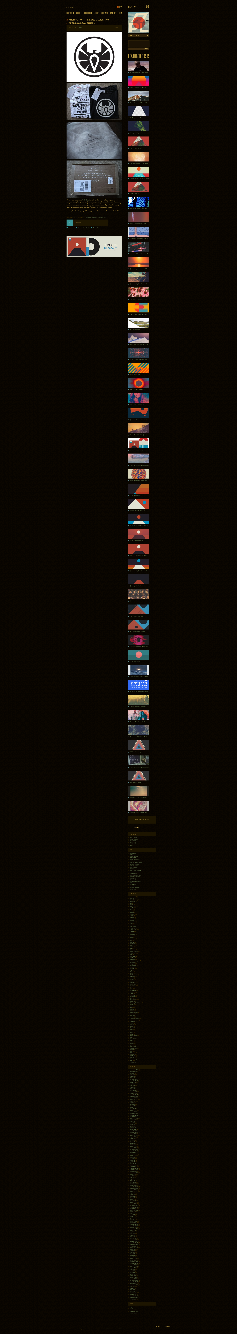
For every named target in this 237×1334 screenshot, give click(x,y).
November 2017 (134, 1096)
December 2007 (134, 1280)
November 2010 (134, 1225)
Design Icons (133, 929)
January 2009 (133, 1260)
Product (132, 1010)
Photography (133, 999)
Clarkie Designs (134, 856)
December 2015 (134, 1130)
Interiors (132, 967)
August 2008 (133, 1268)
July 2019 (132, 1073)
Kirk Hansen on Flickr (135, 875)
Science (132, 1024)
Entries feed (133, 1310)
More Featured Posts (142, 819)
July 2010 (132, 1232)
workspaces (133, 1062)
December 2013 (134, 1168)
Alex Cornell (133, 840)
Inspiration (132, 962)
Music (131, 992)
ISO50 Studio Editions (135, 870)
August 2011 (133, 1211)
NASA (131, 993)
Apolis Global (86, 200)
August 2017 (133, 1101)
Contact (104, 13)
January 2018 (133, 1093)
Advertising (132, 897)
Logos (131, 981)
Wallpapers (132, 1052)
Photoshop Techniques (135, 1003)
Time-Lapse (133, 1038)
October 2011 (133, 1208)
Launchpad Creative (135, 876)
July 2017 (132, 1102)
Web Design (133, 1056)
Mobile (131, 988)
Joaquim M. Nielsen (135, 872)
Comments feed (134, 1311)
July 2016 (132, 1121)
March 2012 (133, 1200)
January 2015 (133, 1148)
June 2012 (132, 1196)
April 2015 (132, 1143)
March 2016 (133, 1127)
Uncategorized (102, 217)
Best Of (132, 907)
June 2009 (132, 1252)
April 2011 (132, 1218)
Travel (131, 1040)
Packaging (132, 996)
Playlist (138, 6)
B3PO (131, 854)
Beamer (132, 845)
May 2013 (132, 1179)
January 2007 (133, 1294)
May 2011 (132, 1216)
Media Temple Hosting (138, 828)
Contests (132, 922)
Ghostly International (135, 859)
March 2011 (133, 1219)
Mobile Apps (133, 990)
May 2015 (132, 1141)
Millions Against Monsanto (136, 883)
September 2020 (134, 1070)
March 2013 (133, 1182)
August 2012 (133, 1193)
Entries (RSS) (105, 1329)
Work (131, 1060)
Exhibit (131, 937)
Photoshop (132, 1001)
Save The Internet (134, 886)
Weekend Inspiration (135, 1059)
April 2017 (132, 1107)
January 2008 (133, 1278)
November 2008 (134, 1263)
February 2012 (133, 1202)
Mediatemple (133, 879)
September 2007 (134, 1285)
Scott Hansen (133, 837)
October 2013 (133, 1171)
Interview (132, 968)
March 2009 (133, 1257)
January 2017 (133, 1112)
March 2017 (133, 1109)
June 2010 (132, 1233)
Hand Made (133, 956)
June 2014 (132, 1158)
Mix (130, 987)
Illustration (132, 959)
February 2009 (133, 1258)
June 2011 (132, 1215)
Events (131, 936)
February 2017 (133, 1110)
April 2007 (132, 1289)
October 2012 (133, 1190)
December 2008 (134, 1261)
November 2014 (134, 1151)
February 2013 (133, 1183)
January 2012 (133, 1204)
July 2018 (132, 1084)
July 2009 (132, 1250)
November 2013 (134, 1169)
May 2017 (132, 1105)
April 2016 (132, 1126)
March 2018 (133, 1090)
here (76, 213)
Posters (132, 1006)
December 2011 (134, 1205)
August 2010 (133, 1230)
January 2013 (133, 1185)
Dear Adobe (133, 926)
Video (131, 1051)
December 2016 (134, 1113)
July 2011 (132, 1213)
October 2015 (133, 1134)
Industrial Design (134, 961)
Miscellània (132, 985)
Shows (131, 1029)
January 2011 (133, 1222)
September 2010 (134, 1229)
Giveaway (132, 950)
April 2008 (132, 1274)
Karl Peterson (133, 873)
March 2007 (133, 1291)
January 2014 (133, 1166)
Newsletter (132, 995)
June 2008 (132, 1271)
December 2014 (134, 1149)
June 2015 (132, 1140)
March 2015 (133, 1144)
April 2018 (132, 1088)
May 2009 (132, 1253)
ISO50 (131, 973)
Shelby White (133, 842)
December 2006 (134, 1296)
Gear (131, 948)
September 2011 (134, 1210)
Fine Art (132, 942)
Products (132, 1013)
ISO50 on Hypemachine (136, 862)
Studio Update (133, 1035)
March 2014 (133, 1163)
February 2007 (133, 1292)
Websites (132, 1057)
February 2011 (133, 1221)
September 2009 (134, 1247)
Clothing (94, 217)
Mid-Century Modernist (135, 881)
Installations (133, 965)
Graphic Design (134, 951)
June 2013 (132, 1177)
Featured (132, 939)
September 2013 (134, 1172)
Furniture (132, 945)
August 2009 (133, 1249)
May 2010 (132, 1235)
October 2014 (133, 1152)
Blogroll (131, 909)
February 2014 (133, 1165)
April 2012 (132, 1199)
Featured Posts (138, 56)
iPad (131, 970)
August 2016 (133, 1119)
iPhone (131, 971)
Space (131, 1032)
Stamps (132, 1034)
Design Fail (132, 928)
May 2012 (132, 1197)
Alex (80, 27)
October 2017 (133, 1098)
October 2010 (133, 1227)
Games (131, 946)
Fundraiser (132, 943)
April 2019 (132, 1077)
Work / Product (163, 1326)
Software (132, 1031)
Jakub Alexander (134, 839)
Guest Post (132, 953)
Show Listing (133, 1027)
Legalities (132, 979)
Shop (78, 13)
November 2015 (134, 1132)
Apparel (131, 904)
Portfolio (70, 13)
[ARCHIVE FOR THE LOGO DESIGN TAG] (88, 20)
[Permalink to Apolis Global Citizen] (81, 23)
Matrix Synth (133, 878)
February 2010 (133, 1239)
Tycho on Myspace (134, 887)
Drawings (132, 932)
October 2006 (133, 1299)
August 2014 (133, 1155)
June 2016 (132, 1123)
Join (120, 13)
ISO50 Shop (133, 868)
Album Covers (133, 900)
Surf (131, 1037)
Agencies (132, 898)
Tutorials (132, 1043)
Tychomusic (133, 889)
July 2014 (132, 1157)
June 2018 (132, 1085)
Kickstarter (132, 976)
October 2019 (133, 1071)
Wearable (132, 1054)
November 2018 (134, 1081)
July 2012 (132, 1194)
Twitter (113, 13)
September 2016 (134, 1118)
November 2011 (134, 1207)
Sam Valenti (133, 844)
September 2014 (134, 1154)
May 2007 (132, 1288)
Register (132, 1307)
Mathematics (133, 984)
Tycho (131, 1045)
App (131, 903)
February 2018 (133, 1091)
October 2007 (133, 1283)
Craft (131, 925)
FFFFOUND (133, 858)
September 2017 (134, 1099)
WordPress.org (133, 1313)
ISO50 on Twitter (134, 865)
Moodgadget (133, 884)
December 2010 (134, 1224)
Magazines (132, 982)
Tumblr (131, 1042)
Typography (133, 1046)
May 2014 (132, 1160)
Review (131, 1023)
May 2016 (132, 1124)
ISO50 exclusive (134, 975)
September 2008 (134, 1266)
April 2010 (132, 1236)
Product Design (134, 1012)
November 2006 (134, 1297)
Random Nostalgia (134, 1018)
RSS (119, 7)
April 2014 (132, 1161)
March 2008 (133, 1275)
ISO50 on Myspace (134, 864)
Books (131, 911)
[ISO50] (72, 7)
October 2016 (133, 1116)
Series (131, 1026)
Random (132, 1017)
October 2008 (133, 1264)
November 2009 (134, 1244)
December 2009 (134, 1243)
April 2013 (132, 1180)
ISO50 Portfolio (133, 867)
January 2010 (133, 1241)
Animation (132, 901)
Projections (132, 1015)
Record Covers (133, 1020)
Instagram (132, 964)
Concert (132, 920)
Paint (131, 998)
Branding (88, 217)
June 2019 (132, 1074)
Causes (132, 915)
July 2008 (132, 1269)
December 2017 (134, 1095)
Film (131, 940)
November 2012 (134, 1188)
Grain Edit (132, 861)
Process (132, 1009)
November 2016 (134, 1115)
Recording (132, 1021)
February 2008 (133, 1277)
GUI (131, 954)
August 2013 (133, 1174)
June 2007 (132, 1286)
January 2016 (133, 1129)
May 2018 (132, 1087)
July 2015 (132, 1138)
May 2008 (132, 1272)
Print (131, 1007)
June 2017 (132, 1104)
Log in (131, 1308)
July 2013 (132, 1176)
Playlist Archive (138, 35)
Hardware (132, 957)
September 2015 (134, 1135)
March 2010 (133, 1238)
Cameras (132, 914)
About (96, 13)
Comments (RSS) (117, 1329)
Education (132, 934)
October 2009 (133, 1246)
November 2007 (134, 1282)
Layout (131, 978)
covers (131, 923)
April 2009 (132, 1255)
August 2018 (133, 1082)
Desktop (132, 931)
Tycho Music (87, 13)
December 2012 (134, 1186)
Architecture (133, 906)
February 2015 (133, 1146)
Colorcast (132, 918)
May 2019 (132, 1076)
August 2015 (133, 1137)
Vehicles (132, 1049)
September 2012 (134, 1191)
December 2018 (134, 1079)
